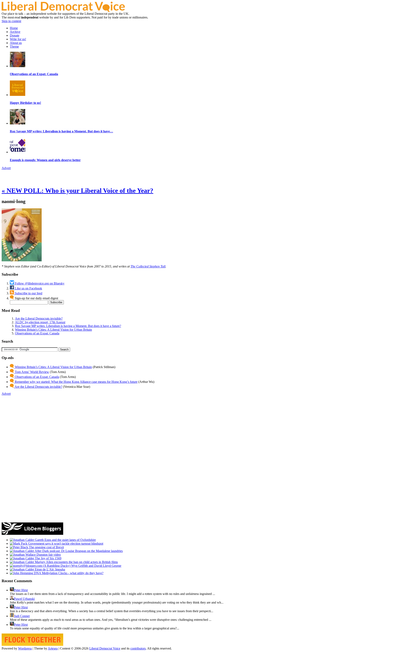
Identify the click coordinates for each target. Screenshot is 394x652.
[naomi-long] (22, 260)
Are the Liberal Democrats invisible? (39, 318)
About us (16, 43)
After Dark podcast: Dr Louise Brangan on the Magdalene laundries (78, 551)
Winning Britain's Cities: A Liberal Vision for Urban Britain (53, 329)
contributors (138, 648)
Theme (14, 46)
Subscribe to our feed (28, 293)
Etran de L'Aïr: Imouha (49, 569)
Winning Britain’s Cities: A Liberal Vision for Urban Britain (53, 367)
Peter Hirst (21, 590)
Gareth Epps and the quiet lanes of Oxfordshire (65, 540)
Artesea (53, 648)
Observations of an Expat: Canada (37, 333)
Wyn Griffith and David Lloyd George (95, 565)
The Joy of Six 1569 (47, 558)
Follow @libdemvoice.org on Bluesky (39, 283)
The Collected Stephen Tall (148, 266)
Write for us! (18, 39)
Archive (15, 31)
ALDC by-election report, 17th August (40, 322)
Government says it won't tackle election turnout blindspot (65, 543)
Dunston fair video (48, 554)
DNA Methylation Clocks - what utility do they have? (68, 573)
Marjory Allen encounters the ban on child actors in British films (76, 562)
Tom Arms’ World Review (31, 372)
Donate (14, 35)
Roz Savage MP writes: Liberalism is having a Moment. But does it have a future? (68, 326)
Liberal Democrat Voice (104, 648)
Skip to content (11, 21)
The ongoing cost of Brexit (46, 547)
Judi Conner (22, 616)
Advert (6, 168)
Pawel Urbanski (24, 598)
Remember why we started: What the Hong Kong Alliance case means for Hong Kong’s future (75, 381)
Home (14, 28)
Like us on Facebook (28, 288)
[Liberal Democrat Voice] (63, 11)
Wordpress (25, 648)
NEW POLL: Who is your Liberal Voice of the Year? (77, 190)
